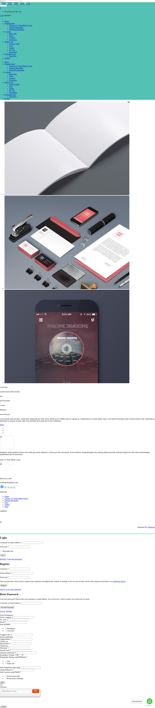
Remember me (7, 551)
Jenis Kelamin (5, 624)
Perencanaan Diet (13, 676)
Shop (6, 507)
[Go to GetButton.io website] (149, 705)
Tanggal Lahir (5, 635)
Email (3, 622)
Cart (2, 15)
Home (7, 496)
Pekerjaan (4, 648)
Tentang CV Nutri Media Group (16, 498)
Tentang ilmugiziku (11, 500)
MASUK (3, 6)
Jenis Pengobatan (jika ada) (10, 667)
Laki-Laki (10, 631)
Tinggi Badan (5, 639)
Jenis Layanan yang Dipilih (10, 672)
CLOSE (3, 707)
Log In (2, 589)
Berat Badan (5, 643)
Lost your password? (14, 559)
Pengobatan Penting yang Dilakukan (14, 657)
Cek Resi (3, 515)
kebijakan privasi (119, 581)
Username (4, 569)
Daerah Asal (5, 650)
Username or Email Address (10, 543)
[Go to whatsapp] (149, 701)
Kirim (2, 682)
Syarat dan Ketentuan (8, 520)
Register (3, 559)
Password (4, 547)
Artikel (7, 505)
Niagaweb (151, 527)
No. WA (3, 620)
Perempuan (11, 628)
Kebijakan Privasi (7, 517)
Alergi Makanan (6, 670)
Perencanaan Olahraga (15, 678)
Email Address (6, 573)
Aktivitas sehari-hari (8, 653)
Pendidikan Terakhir (8, 655)
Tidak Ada (10, 663)
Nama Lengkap (6, 617)
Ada (8, 661)
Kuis (6, 503)
